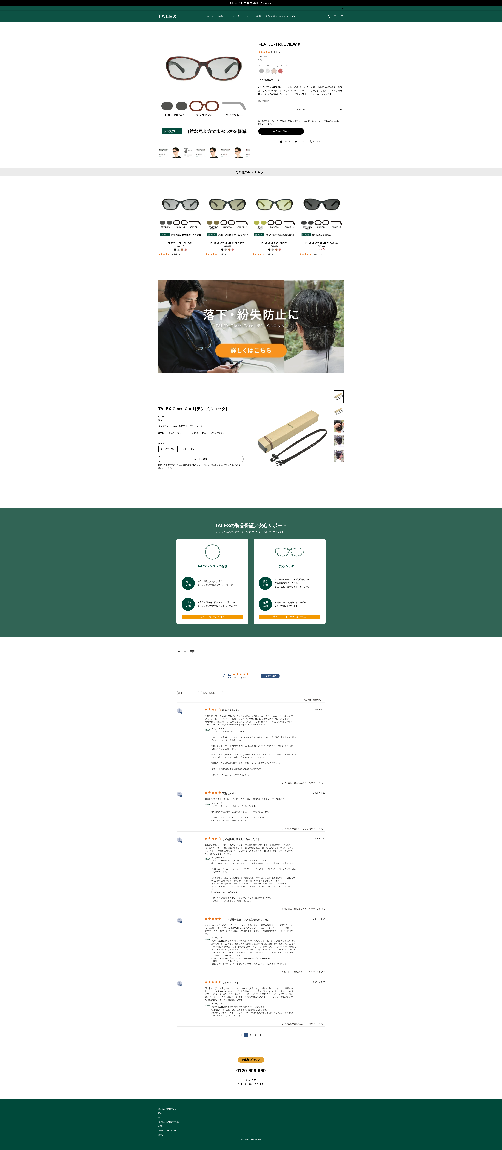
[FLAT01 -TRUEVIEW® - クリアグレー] (178, 249)
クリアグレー (267, 71)
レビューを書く (270, 676)
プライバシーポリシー (167, 1131)
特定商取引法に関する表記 (169, 1122)
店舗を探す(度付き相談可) (280, 16)
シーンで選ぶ (234, 16)
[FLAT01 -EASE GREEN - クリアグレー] (273, 249)
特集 (220, 16)
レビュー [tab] (181, 651)
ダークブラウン (168, 449)
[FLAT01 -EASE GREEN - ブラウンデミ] (276, 249)
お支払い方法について (167, 1109)
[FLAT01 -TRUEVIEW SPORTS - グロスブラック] (222, 249)
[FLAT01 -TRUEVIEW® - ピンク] (185, 249)
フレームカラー (272, 66)
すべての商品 (253, 16)
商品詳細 (301, 109)
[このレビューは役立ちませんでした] (322, 782)
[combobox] (188, 693)
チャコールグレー (188, 449)
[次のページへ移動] (260, 1035)
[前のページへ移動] (241, 1035)
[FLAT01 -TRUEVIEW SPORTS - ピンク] (233, 249)
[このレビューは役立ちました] (317, 782)
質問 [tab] (192, 651)
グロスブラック (261, 71)
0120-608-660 (251, 1070)
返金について (163, 1118)
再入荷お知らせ (281, 131)
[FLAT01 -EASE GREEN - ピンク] (280, 249)
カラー (161, 444)
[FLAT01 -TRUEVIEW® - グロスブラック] (175, 249)
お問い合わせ (163, 1135)
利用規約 (162, 1126)
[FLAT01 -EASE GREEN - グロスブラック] (269, 249)
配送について (163, 1113)
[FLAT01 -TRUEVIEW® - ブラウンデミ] (182, 249)
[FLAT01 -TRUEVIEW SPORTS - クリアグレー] (225, 249)
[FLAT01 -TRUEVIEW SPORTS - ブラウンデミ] (229, 249)
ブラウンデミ (274, 71)
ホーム (211, 16)
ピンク (280, 71)
